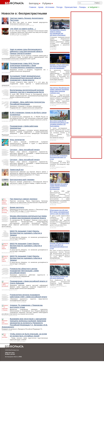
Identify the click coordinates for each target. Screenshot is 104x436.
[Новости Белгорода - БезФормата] (12, 2)
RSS (20, 356)
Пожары (82, 7)
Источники (49, 7)
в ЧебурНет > (93, 7)
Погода (59, 7)
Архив (40, 7)
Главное (32, 7)
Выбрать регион (10, 354)
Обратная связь (10, 352)
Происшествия (70, 7)
